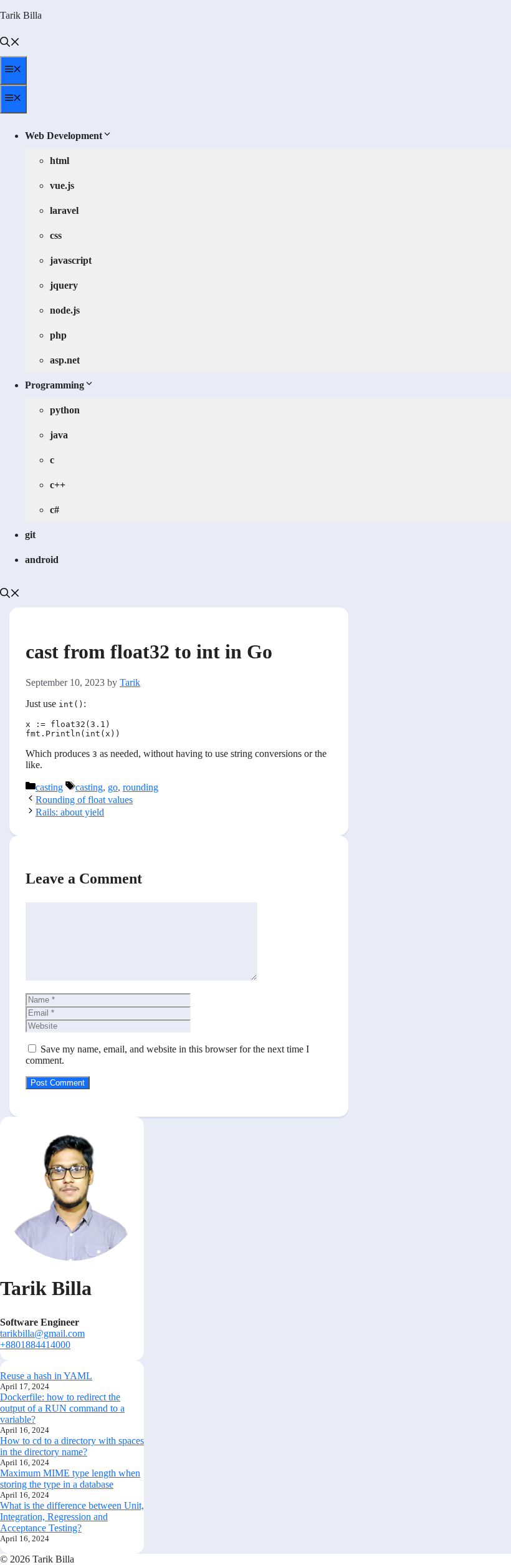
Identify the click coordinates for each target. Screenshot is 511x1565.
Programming (54, 385)
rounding (140, 787)
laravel (64, 210)
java (59, 435)
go (113, 787)
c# (54, 509)
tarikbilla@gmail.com (42, 1333)
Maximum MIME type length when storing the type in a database (70, 1479)
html (59, 160)
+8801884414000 (35, 1344)
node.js (65, 310)
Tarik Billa (21, 15)
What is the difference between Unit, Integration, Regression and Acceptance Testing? (72, 1516)
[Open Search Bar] (10, 43)
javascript (71, 260)
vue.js (62, 185)
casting (49, 787)
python (65, 410)
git (30, 534)
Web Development (63, 135)
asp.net (65, 360)
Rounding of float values (84, 799)
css (56, 235)
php (58, 335)
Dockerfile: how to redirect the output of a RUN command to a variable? (62, 1408)
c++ (57, 484)
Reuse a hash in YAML (46, 1375)
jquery (64, 285)
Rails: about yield (70, 812)
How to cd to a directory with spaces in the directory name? (72, 1446)
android (42, 559)
